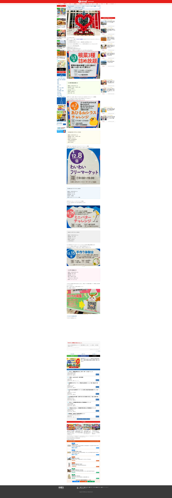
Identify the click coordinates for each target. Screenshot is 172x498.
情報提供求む (87, 487)
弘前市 (58, 83)
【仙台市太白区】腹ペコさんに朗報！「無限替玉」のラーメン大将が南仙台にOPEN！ (111, 82)
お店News (81, 3)
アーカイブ (112, 3)
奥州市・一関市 (59, 89)
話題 (97, 3)
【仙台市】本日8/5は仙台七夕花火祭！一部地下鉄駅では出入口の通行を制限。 (111, 54)
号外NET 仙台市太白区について (82, 488)
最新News (65, 3)
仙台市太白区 (91, 1)
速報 (106, 3)
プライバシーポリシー (105, 487)
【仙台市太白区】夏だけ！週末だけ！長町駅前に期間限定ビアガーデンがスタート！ (111, 109)
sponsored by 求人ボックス (79, 369)
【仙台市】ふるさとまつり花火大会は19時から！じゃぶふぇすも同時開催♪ (61, 16)
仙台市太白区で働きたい (71, 369)
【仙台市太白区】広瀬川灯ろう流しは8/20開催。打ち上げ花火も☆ (111, 30)
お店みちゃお (87, 3)
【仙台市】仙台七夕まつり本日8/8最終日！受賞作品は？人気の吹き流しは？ (111, 46)
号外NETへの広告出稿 (93, 487)
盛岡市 (58, 86)
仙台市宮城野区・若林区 (60, 90)
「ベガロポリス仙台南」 (79, 39)
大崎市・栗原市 (59, 93)
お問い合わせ (99, 487)
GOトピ (59, 3)
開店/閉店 (75, 3)
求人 (70, 3)
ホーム (79, 487)
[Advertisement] (108, 11)
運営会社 (82, 487)
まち (92, 3)
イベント (102, 3)
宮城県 (81, 9)
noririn (73, 439)
